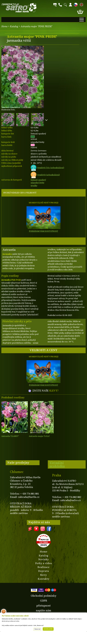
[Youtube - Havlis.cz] (36, 530)
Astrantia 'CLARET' (10, 436)
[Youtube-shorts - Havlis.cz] (30, 530)
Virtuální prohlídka (57, 464)
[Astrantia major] (42, 417)
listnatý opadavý (38, 180)
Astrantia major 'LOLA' (39, 436)
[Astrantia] (14, 417)
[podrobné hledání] (55, 4)
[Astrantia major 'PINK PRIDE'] (22, 77)
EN (81, 4)
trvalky (34, 185)
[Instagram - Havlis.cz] (43, 530)
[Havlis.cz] (19, 8)
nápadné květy (37, 182)
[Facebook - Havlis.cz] (49, 530)
